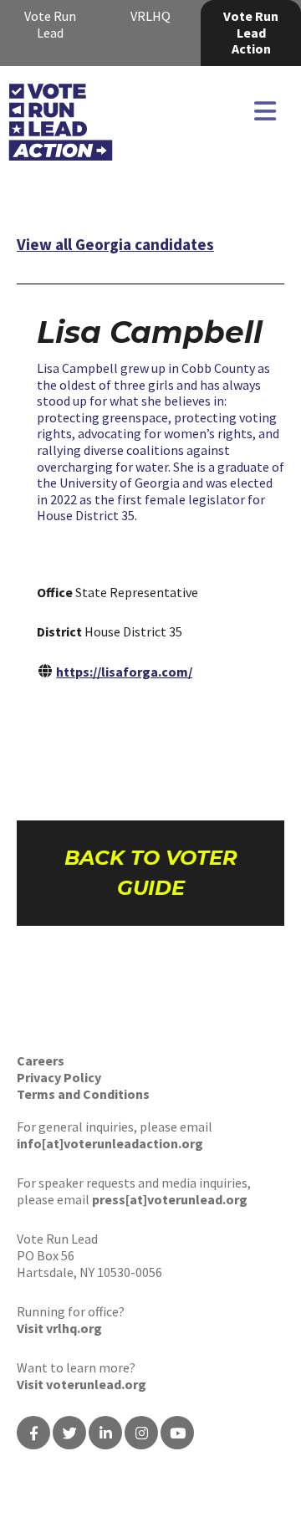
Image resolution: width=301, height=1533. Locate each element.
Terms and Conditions (83, 1094)
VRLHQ (150, 16)
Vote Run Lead (50, 24)
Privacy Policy (59, 1077)
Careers (40, 1060)
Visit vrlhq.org (59, 1328)
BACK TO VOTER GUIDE (150, 873)
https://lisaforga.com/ (124, 671)
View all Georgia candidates (115, 244)
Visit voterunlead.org (81, 1384)
